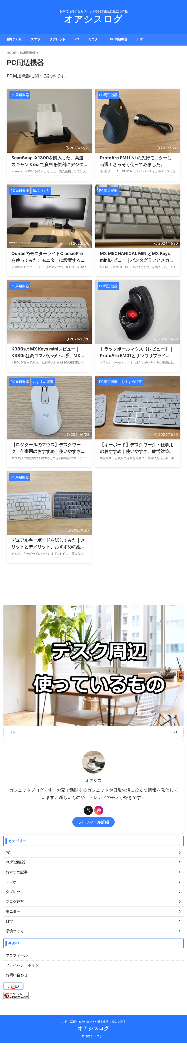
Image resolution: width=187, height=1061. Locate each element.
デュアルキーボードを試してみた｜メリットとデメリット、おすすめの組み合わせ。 (48, 546)
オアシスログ (93, 18)
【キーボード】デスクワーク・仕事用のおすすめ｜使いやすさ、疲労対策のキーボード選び (137, 451)
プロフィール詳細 (93, 821)
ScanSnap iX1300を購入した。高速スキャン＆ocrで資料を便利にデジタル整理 (47, 164)
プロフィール (17, 955)
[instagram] (98, 810)
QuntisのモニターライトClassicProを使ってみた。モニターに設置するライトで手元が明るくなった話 (48, 260)
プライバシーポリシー (24, 965)
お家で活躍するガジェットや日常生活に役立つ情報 (93, 1021)
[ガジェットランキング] (16, 996)
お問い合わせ (17, 975)
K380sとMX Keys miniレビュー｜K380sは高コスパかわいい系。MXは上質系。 (48, 355)
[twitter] (88, 810)
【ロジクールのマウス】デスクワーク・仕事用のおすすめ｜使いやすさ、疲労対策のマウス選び (48, 451)
